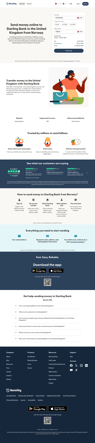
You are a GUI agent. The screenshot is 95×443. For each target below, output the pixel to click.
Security (23, 400)
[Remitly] (11, 4)
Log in (78, 3)
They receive (57, 28)
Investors (9, 375)
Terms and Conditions (69, 61)
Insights (51, 383)
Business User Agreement (25, 395)
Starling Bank (19, 121)
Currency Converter (55, 375)
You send (56, 15)
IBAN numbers (53, 371)
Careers (8, 371)
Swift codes (52, 360)
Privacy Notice (40, 395)
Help (71, 3)
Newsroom (9, 364)
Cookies (40, 400)
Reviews (8, 379)
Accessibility (31, 400)
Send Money (31, 356)
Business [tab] (29, 3)
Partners (51, 368)
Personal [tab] (22, 3)
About (8, 356)
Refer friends (52, 379)
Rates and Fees (53, 356)
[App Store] (56, 270)
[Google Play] (38, 270)
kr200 (57, 24)
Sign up (85, 3)
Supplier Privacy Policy (54, 395)
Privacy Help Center (12, 400)
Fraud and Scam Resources (57, 364)
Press (8, 368)
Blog (7, 360)
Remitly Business (32, 360)
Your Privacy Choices (69, 395)
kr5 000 (72, 24)
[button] (57, 4)
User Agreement (11, 395)
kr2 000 (64, 24)
